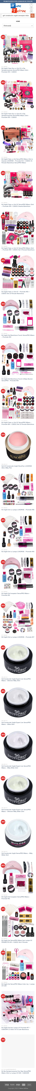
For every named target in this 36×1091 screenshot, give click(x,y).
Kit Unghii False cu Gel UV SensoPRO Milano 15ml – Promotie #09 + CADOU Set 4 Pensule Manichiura (18, 249)
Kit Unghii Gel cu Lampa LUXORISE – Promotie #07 (18, 637)
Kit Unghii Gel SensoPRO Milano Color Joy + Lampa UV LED (18, 985)
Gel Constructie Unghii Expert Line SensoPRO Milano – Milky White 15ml (16, 767)
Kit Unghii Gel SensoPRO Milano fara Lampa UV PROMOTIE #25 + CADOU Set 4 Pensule (17, 941)
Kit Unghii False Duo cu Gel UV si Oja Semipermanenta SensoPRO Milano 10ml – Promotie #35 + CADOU (15, 115)
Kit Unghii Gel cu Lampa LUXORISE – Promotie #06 (18, 509)
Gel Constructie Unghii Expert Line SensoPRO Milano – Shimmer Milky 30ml (16, 680)
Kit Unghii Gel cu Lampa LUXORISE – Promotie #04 (18, 551)
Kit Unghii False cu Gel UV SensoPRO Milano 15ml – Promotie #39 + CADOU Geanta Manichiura (18, 205)
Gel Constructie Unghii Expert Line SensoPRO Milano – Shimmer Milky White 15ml (16, 810)
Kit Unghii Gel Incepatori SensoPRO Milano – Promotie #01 (16, 897)
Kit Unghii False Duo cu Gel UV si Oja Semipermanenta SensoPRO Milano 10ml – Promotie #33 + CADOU (15, 70)
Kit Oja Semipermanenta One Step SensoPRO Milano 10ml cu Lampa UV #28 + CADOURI (16, 1072)
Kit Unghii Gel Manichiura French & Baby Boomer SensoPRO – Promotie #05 (17, 380)
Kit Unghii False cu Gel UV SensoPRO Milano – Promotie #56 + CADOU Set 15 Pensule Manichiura (18, 423)
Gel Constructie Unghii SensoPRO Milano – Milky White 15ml (17, 854)
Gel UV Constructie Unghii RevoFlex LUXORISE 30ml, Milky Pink (17, 467)
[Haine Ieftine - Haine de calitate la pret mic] (18, 8)
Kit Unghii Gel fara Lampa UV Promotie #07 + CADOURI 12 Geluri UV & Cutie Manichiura (16, 1028)
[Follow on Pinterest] (31, 11)
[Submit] (32, 16)
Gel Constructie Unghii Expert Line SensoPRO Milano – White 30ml (16, 723)
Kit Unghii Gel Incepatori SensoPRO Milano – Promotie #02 (16, 594)
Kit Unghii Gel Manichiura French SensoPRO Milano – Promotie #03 (18, 336)
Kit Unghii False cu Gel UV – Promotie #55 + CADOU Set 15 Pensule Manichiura (16, 292)
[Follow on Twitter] (31, 8)
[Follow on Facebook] (31, 4)
